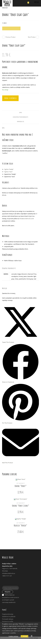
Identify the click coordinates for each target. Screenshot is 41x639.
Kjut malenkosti (20, 483)
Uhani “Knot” (20, 486)
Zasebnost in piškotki (8, 616)
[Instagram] (2, 583)
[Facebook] (2, 580)
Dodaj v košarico (11, 28)
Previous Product (10, 37)
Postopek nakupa (7, 619)
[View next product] (37, 37)
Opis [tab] (20, 112)
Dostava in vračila (7, 621)
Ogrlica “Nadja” (9, 169)
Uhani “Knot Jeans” (20, 505)
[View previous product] (3, 37)
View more (19, 633)
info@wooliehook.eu (25, 218)
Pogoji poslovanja (7, 614)
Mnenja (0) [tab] (20, 121)
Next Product (32, 37)
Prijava (7, 592)
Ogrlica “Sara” (8, 172)
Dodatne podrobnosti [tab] (20, 117)
